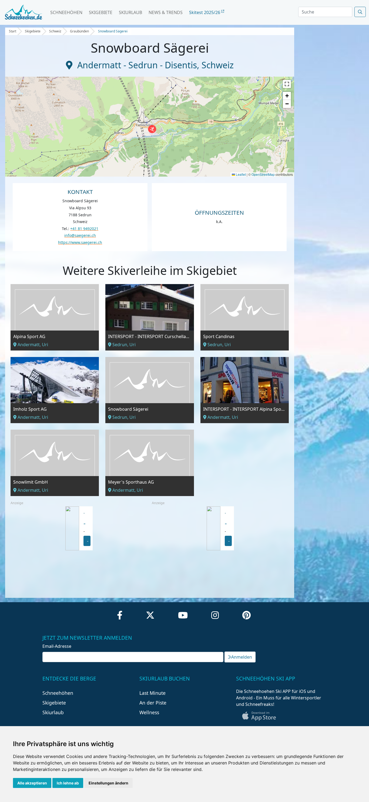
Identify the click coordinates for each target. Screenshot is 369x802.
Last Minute (152, 693)
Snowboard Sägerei (113, 31)
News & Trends (166, 12)
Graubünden (79, 31)
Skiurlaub (130, 12)
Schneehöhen (66, 12)
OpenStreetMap (263, 174)
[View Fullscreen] (287, 84)
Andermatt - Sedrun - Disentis (137, 65)
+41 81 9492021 (84, 228)
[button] (152, 129)
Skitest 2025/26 (205, 12)
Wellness (149, 712)
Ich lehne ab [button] (68, 783)
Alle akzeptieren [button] (32, 783)
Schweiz (55, 31)
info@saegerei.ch (80, 235)
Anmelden (241, 657)
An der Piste (152, 702)
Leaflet (240, 174)
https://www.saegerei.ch (80, 242)
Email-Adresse (56, 646)
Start (12, 31)
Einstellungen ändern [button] (108, 783)
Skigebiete (100, 12)
